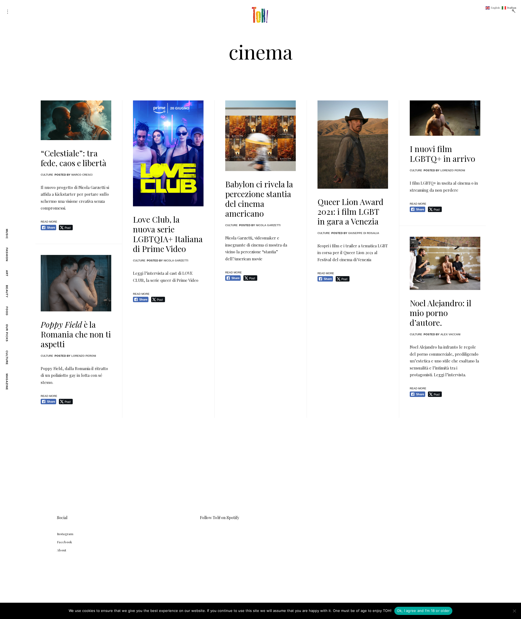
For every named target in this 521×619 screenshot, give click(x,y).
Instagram (65, 534)
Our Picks (6, 333)
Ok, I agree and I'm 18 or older (423, 610)
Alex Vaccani (450, 334)
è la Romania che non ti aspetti (76, 334)
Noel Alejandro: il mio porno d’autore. (440, 313)
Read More (49, 221)
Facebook (64, 542)
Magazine (6, 382)
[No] (514, 611)
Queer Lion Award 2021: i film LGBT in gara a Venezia (350, 211)
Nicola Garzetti (176, 260)
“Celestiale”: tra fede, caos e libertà (73, 158)
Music (6, 234)
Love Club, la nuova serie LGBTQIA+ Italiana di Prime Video (168, 234)
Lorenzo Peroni (452, 170)
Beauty (6, 291)
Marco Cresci (82, 174)
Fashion (6, 254)
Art (6, 273)
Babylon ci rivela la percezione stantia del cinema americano (259, 199)
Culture (6, 357)
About (61, 550)
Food (6, 311)
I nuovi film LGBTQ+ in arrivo (442, 153)
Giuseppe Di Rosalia (363, 233)
